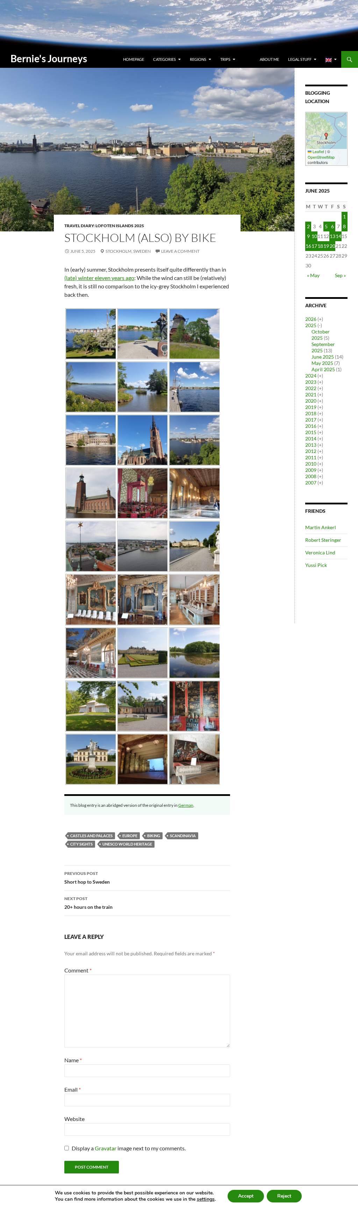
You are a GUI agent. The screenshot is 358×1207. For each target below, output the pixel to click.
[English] (331, 59)
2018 (310, 413)
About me (269, 59)
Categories (164, 59)
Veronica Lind (320, 552)
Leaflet (318, 151)
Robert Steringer (323, 540)
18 (320, 246)
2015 (310, 432)
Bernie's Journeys (48, 58)
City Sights (81, 844)
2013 (310, 445)
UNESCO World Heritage (127, 844)
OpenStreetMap (321, 157)
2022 (310, 388)
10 (314, 236)
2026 (310, 319)
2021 (310, 394)
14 (338, 236)
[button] (326, 136)
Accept (245, 1196)
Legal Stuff (300, 59)
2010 (310, 464)
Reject (284, 1196)
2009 (310, 470)
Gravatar (105, 1148)
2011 (310, 457)
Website (74, 1118)
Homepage (133, 59)
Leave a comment (180, 251)
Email (72, 1089)
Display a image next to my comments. (129, 1148)
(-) (319, 325)
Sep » (340, 275)
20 (332, 246)
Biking (153, 835)
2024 (310, 376)
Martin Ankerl (320, 527)
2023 (310, 382)
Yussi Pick (316, 565)
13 (332, 236)
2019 (310, 407)
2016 (310, 426)
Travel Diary (79, 225)
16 (308, 246)
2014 (310, 438)
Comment (78, 970)
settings (206, 1199)
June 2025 (323, 357)
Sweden (142, 251)
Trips (225, 59)
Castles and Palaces (91, 835)
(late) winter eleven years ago (99, 277)
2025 (310, 325)
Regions (198, 59)
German (185, 805)
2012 (310, 451)
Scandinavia (183, 835)
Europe (129, 835)
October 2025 (321, 335)
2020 (310, 401)
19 (326, 246)
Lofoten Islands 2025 (119, 225)
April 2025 (323, 369)
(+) (320, 319)
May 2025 (322, 363)
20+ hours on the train (88, 903)
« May (313, 275)
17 (314, 246)
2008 (310, 476)
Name (73, 1060)
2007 (310, 483)
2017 (310, 420)
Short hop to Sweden (87, 878)
